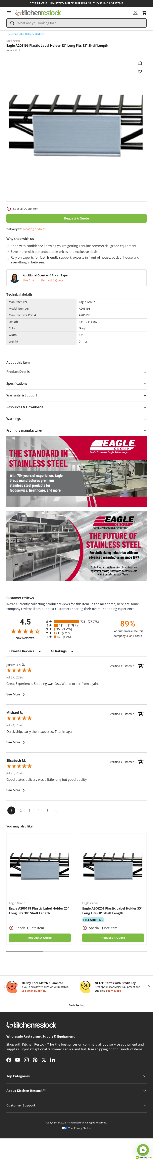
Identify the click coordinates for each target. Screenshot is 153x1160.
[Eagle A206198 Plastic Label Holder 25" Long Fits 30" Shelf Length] (40, 867)
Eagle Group (13, 40)
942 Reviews (30, 638)
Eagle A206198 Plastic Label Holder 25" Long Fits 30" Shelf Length (39, 910)
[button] (144, 12)
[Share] (139, 62)
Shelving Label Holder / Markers (26, 34)
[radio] (76, 621)
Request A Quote (76, 218)
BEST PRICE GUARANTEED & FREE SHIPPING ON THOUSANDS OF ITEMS (76, 3)
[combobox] (76, 23)
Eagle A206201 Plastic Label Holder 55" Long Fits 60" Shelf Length (112, 910)
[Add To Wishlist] (139, 71)
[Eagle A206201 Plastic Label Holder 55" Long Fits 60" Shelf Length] (113, 867)
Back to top (76, 1005)
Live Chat (29, 280)
